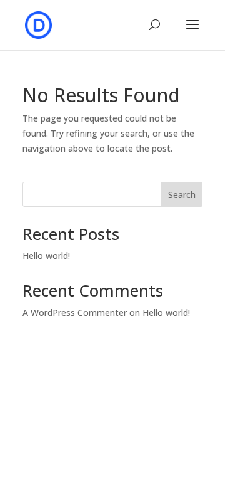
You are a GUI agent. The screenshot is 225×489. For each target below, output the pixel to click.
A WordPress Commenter (74, 312)
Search (182, 195)
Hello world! (46, 255)
